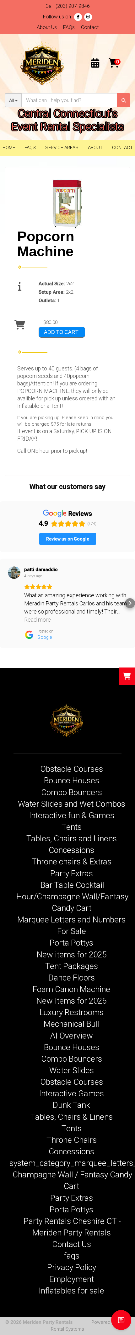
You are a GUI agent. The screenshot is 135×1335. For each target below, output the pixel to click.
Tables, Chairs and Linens (71, 838)
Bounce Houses (71, 780)
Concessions (71, 850)
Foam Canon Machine (71, 989)
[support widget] (121, 1320)
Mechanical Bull (71, 1024)
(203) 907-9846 (73, 6)
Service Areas (61, 147)
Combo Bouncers (71, 792)
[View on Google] (14, 572)
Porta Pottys (71, 942)
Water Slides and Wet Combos (71, 804)
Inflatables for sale (71, 1290)
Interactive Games (71, 1093)
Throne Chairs (71, 1140)
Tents (72, 827)
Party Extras (71, 873)
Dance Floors (71, 977)
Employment (71, 1279)
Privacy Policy (71, 1267)
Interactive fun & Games (71, 815)
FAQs (69, 27)
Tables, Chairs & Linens (71, 1117)
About (95, 147)
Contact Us (71, 1244)
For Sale (71, 931)
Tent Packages (71, 966)
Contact (90, 27)
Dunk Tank (71, 1105)
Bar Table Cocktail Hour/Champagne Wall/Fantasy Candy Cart (72, 896)
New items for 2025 (71, 954)
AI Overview (71, 1035)
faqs (71, 1255)
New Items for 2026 (71, 1000)
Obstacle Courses (71, 769)
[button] (5, 603)
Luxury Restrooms (72, 1012)
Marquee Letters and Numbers (71, 919)
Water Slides (71, 1070)
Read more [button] (37, 619)
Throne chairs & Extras (71, 861)
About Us (47, 27)
